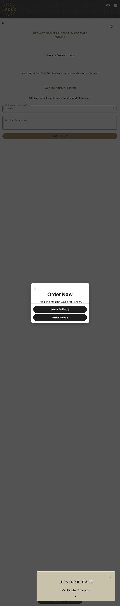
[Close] (35, 288)
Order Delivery (60, 309)
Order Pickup (60, 317)
